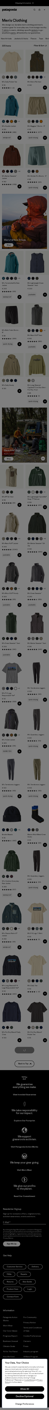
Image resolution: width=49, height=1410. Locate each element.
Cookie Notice (29, 1380)
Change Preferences (24, 1404)
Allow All (24, 1389)
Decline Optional (24, 1396)
